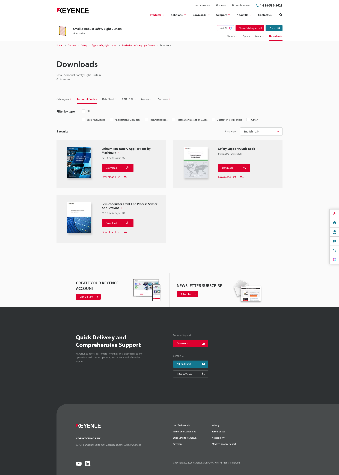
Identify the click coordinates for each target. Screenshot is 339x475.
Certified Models (181, 425)
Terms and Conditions (184, 431)
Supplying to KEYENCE (185, 437)
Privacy (215, 425)
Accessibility (218, 437)
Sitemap (177, 444)
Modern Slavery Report (224, 444)
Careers (222, 5)
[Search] (280, 14)
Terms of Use (218, 431)
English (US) (251, 131)
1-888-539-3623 (271, 5)
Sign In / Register (202, 5)
